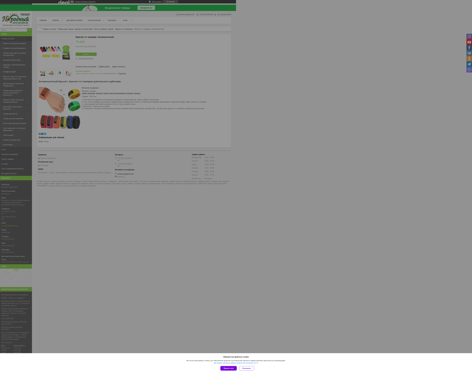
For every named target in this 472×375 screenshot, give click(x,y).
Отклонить (246, 368)
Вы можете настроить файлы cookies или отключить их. (235, 363)
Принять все (229, 368)
